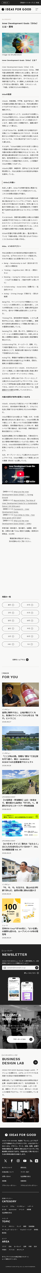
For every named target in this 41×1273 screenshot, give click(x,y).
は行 (28, 620)
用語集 (4, 1181)
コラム (12, 1206)
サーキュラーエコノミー (10, 1229)
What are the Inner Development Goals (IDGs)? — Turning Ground (17, 495)
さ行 (9, 613)
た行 (28, 613)
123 (28, 644)
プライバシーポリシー (9, 1185)
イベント (21, 1209)
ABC (9, 644)
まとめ (4, 1209)
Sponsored (12, 1209)
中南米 (4, 1250)
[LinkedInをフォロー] (36, 1160)
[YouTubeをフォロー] (25, 1161)
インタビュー (21, 1206)
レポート (30, 1206)
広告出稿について (8, 1172)
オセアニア (20, 1250)
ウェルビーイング (25, 1229)
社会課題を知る (26, 1176)
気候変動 (31, 1226)
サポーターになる (19, 1039)
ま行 (9, 628)
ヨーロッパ (17, 1246)
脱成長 (4, 1233)
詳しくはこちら (30, 973)
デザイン (11, 1226)
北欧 (24, 1246)
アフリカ (11, 1250)
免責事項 (23, 1181)
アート (4, 1226)
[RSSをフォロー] (31, 1161)
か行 (28, 605)
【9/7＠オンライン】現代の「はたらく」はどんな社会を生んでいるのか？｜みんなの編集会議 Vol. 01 (20, 847)
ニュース (5, 1206)
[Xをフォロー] (5, 1160)
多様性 (36, 1229)
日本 (10, 1246)
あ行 (9, 605)
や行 (28, 628)
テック (19, 1226)
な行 (9, 620)
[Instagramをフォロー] (18, 1161)
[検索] (37, 9)
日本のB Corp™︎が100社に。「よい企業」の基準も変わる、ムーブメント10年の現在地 (20, 931)
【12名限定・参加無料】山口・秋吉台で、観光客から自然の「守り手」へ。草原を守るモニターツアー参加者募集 (20, 803)
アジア (4, 1246)
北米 (35, 1246)
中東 (30, 1246)
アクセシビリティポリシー (29, 1185)
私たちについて (7, 1167)
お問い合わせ (6, 1176)
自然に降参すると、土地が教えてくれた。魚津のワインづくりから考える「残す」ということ (20, 715)
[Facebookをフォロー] (12, 1161)
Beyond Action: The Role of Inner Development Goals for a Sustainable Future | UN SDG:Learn (19, 503)
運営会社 (23, 1167)
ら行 (9, 636)
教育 (24, 1226)
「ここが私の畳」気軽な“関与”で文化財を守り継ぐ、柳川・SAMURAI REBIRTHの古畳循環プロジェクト (20, 759)
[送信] (36, 967)
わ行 (28, 636)
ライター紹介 (25, 1172)
